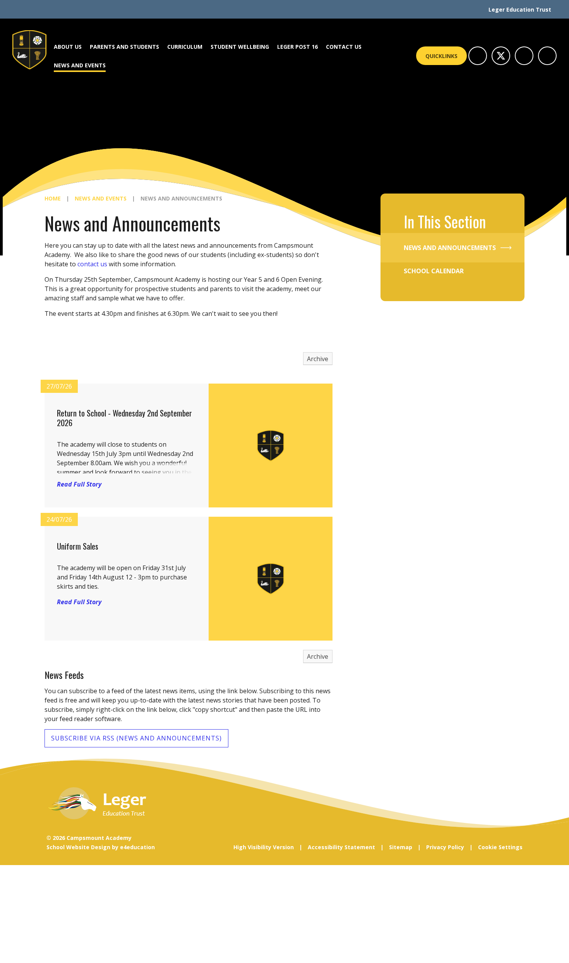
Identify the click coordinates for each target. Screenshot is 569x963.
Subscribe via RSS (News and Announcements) (136, 738)
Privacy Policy (445, 847)
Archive (317, 359)
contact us (92, 264)
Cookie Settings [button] (500, 847)
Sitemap (400, 847)
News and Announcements (181, 198)
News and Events (101, 198)
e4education (137, 847)
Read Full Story (79, 484)
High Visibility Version (263, 847)
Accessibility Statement (341, 847)
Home (53, 198)
